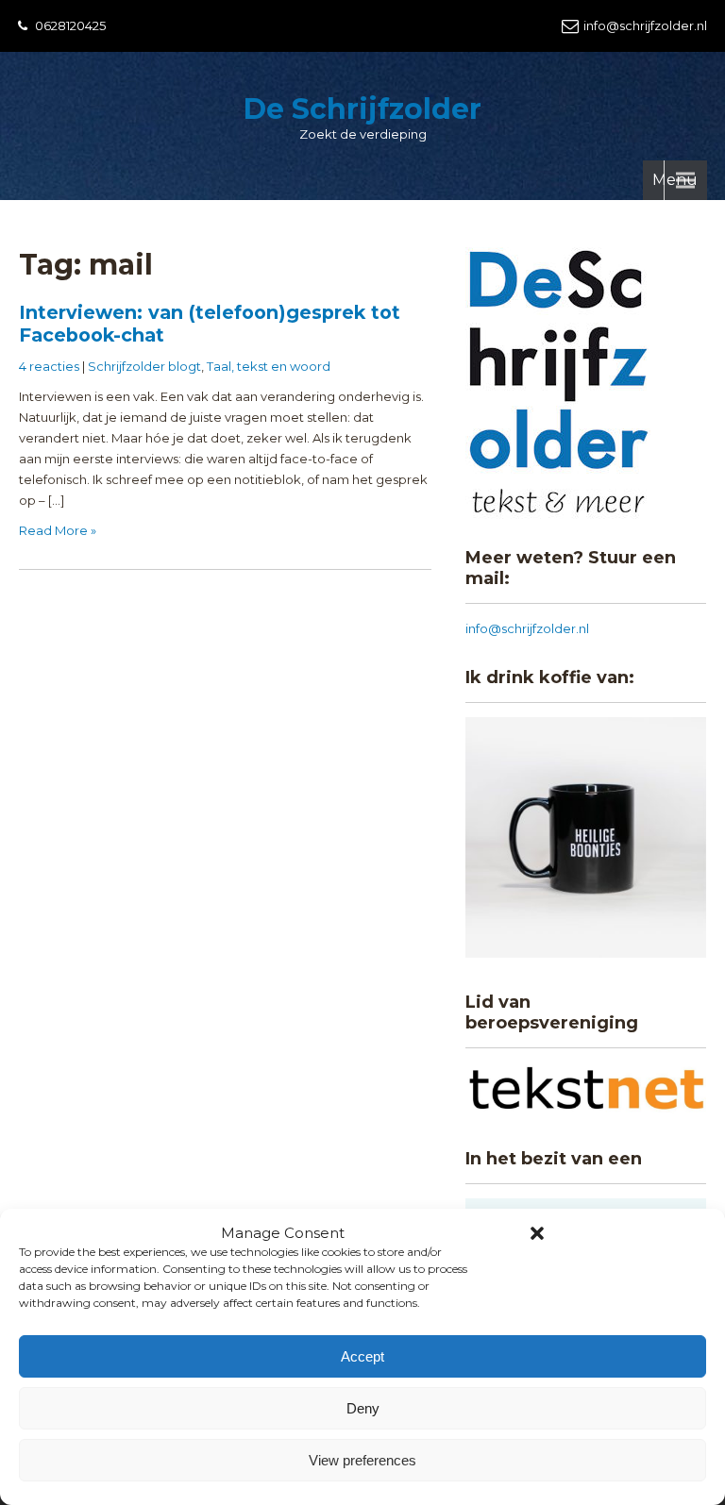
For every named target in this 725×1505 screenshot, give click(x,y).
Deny (362, 1408)
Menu (675, 180)
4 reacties (49, 366)
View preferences (362, 1460)
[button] (537, 1233)
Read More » (57, 530)
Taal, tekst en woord (268, 366)
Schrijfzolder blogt (144, 366)
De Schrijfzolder (362, 109)
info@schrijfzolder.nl (645, 25)
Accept (362, 1356)
